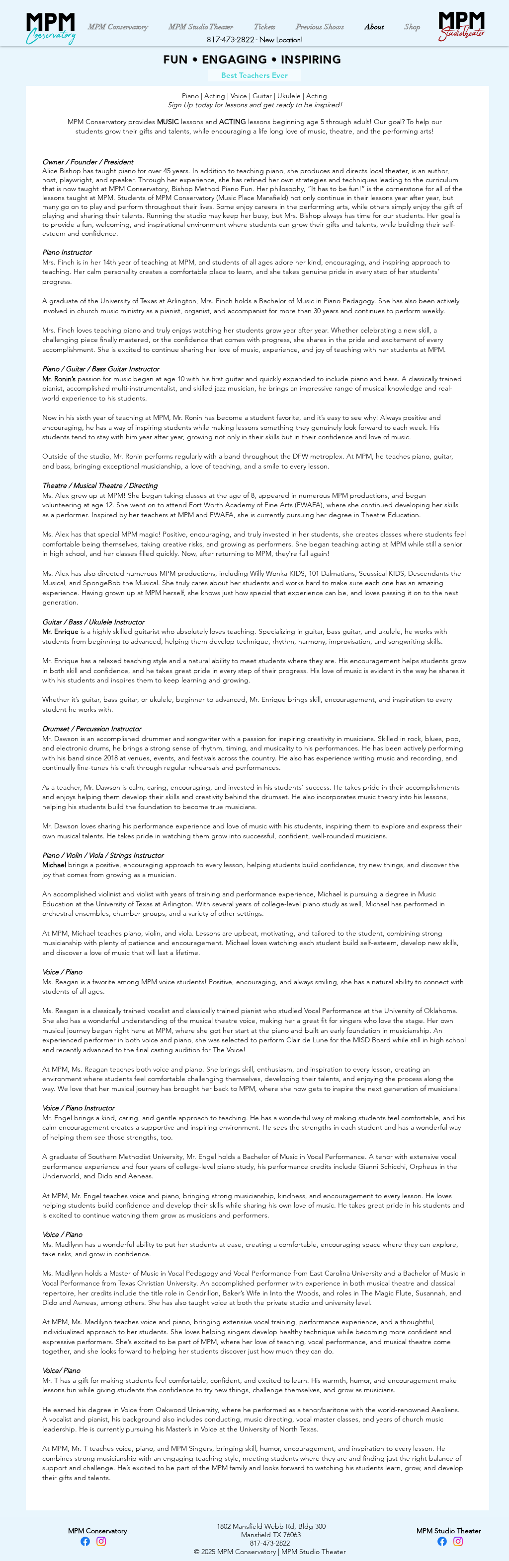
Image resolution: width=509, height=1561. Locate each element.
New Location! (281, 39)
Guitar (262, 95)
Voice (239, 95)
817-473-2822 (230, 39)
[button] (254, 75)
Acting (214, 95)
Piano (190, 95)
